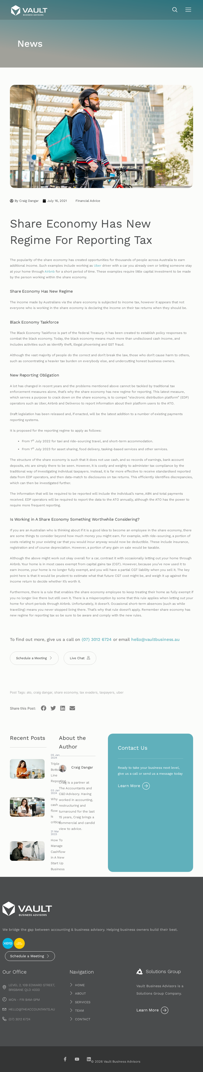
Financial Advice (88, 201)
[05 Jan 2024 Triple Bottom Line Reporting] (28, 769)
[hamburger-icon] (188, 10)
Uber (97, 265)
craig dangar (42, 692)
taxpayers (107, 692)
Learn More (129, 785)
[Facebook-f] (65, 1059)
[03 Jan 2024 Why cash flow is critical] (28, 807)
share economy (66, 692)
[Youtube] (77, 1059)
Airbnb (50, 271)
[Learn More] (146, 786)
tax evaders (89, 692)
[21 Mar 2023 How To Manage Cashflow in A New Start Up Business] (28, 851)
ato (29, 692)
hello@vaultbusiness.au (155, 639)
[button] (175, 10)
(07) (86, 639)
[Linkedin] (89, 1059)
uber (120, 692)
